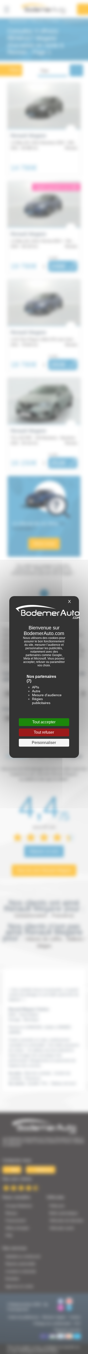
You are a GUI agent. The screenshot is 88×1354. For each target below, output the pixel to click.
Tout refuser (44, 732)
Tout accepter (43, 722)
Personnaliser (44, 743)
